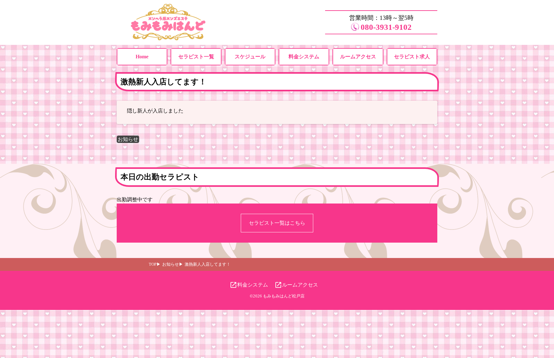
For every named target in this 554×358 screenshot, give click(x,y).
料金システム (304, 56)
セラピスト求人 (412, 56)
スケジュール (250, 56)
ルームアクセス (358, 56)
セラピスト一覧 (196, 56)
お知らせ (128, 139)
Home (142, 56)
